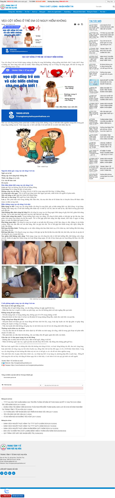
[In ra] (79, 24)
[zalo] (9, 473)
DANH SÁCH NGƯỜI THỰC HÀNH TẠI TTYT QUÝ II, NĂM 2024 (25, 426)
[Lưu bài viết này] (82, 24)
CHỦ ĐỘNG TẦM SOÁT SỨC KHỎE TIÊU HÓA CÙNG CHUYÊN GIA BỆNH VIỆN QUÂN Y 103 (107, 138)
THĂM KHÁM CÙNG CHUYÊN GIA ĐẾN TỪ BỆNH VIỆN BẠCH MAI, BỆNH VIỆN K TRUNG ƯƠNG (106, 123)
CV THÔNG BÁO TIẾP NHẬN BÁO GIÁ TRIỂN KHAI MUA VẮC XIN (26, 412)
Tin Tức (27, 12)
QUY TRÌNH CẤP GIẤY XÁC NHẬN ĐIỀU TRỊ (19, 433)
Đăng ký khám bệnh (79, 12)
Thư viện (102, 12)
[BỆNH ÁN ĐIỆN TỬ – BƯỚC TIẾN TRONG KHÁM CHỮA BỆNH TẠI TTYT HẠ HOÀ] (94, 90)
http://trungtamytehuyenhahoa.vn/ (16, 463)
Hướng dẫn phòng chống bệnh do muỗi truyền (106, 176)
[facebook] (1, 473)
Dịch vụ (34, 12)
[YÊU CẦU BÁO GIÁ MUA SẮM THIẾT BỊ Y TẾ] (94, 114)
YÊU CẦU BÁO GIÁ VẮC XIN (13, 414)
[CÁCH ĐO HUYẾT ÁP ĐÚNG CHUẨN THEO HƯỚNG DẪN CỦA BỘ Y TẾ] (94, 98)
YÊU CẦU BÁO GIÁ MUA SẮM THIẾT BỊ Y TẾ (106, 113)
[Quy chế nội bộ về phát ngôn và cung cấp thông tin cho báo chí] (94, 43)
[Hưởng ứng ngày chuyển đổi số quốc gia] (94, 74)
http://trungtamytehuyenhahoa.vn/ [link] (21, 363)
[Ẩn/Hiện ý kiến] (40, 385)
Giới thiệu (19, 12)
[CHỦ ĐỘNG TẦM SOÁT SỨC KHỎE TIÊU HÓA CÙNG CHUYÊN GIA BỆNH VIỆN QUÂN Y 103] (94, 137)
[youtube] (5, 473)
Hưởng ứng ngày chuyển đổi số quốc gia (106, 74)
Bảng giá (42, 12)
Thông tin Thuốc (92, 12)
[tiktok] (13, 473)
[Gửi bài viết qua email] (75, 24)
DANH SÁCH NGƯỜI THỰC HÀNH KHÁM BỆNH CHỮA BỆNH (106, 105)
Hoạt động (67, 12)
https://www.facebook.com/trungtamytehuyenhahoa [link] (27, 365)
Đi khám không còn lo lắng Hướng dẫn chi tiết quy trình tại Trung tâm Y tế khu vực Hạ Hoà (106, 68)
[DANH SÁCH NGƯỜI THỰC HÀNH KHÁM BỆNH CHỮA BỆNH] (94, 106)
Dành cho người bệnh (54, 12)
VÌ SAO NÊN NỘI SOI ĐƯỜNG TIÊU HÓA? (18, 417)
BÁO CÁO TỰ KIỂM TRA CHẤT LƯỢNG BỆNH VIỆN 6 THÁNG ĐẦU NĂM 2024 (30, 431)
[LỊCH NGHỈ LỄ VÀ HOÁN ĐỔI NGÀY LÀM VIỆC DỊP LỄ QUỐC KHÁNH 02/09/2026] (94, 27)
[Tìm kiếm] (113, 7)
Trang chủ (11, 12)
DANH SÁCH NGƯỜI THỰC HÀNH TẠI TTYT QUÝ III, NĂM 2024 (26, 423)
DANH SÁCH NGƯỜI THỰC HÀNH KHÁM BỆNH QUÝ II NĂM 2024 (26, 428)
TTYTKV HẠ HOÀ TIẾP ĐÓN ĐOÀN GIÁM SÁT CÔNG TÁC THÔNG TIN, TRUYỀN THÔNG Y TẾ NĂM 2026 (107, 36)
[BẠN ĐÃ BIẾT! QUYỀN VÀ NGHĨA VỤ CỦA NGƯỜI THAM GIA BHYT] (94, 82)
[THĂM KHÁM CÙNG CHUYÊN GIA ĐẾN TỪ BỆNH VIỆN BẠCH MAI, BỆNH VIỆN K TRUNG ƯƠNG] (94, 121)
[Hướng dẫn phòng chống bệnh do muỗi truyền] (94, 177)
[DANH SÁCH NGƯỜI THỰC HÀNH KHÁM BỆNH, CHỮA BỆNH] (94, 161)
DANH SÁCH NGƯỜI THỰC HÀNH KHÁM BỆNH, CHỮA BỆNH (106, 160)
